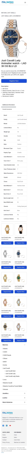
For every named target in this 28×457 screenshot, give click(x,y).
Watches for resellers (19, 442)
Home (4, 435)
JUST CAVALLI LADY (6, 16)
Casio (15, 435)
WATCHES (4, 12)
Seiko (15, 437)
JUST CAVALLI (11, 12)
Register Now (14, 81)
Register (4, 437)
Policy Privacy (6, 442)
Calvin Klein (17, 440)
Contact (4, 440)
